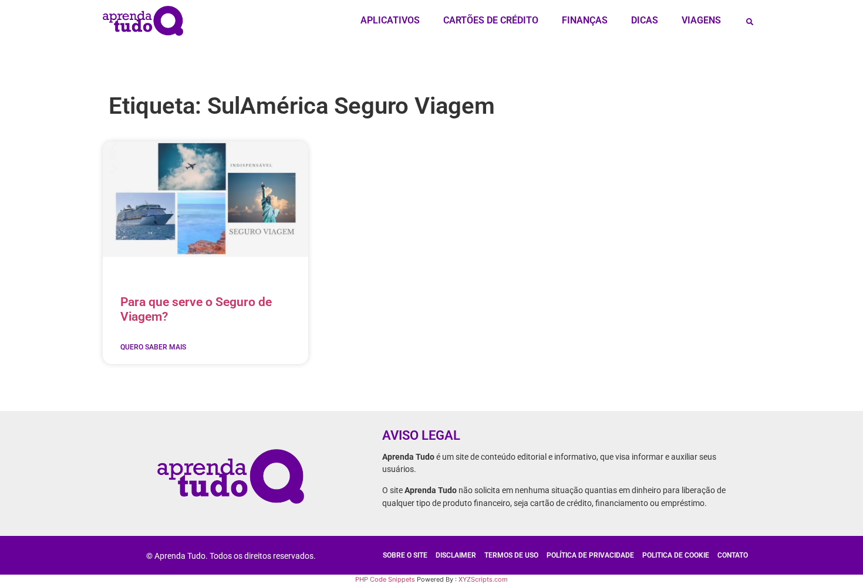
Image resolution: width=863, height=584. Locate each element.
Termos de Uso (511, 555)
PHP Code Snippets (385, 579)
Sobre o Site (405, 555)
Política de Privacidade (590, 555)
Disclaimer (456, 555)
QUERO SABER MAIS (153, 347)
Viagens (701, 20)
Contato (732, 555)
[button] (749, 21)
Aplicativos (390, 20)
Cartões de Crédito (490, 20)
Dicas (644, 20)
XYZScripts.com (483, 579)
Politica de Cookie (675, 555)
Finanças (585, 20)
